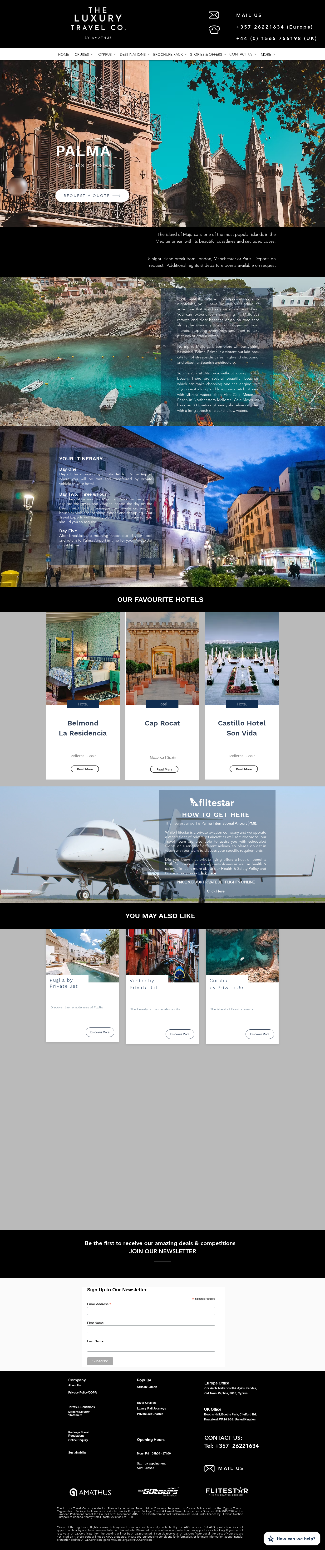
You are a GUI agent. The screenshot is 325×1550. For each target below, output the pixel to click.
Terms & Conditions (81, 1407)
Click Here (207, 873)
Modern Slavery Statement (79, 1413)
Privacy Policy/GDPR (82, 1392)
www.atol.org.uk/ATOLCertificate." (133, 1539)
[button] (268, 54)
